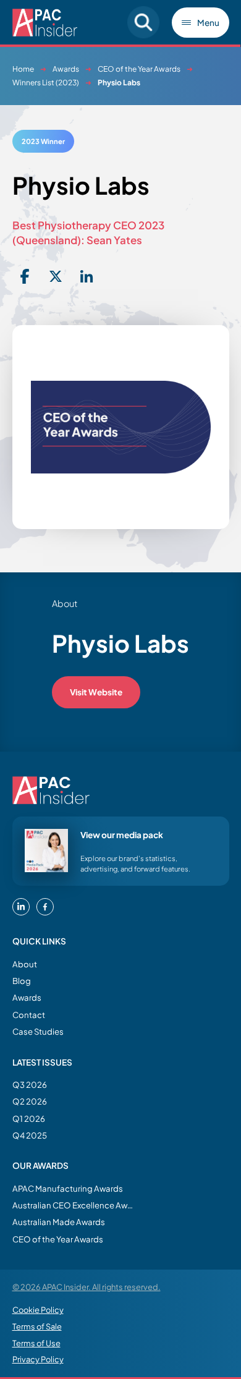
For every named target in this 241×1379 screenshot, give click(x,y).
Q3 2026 (29, 1084)
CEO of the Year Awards (139, 69)
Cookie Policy (38, 1310)
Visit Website (96, 692)
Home (23, 69)
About (24, 964)
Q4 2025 (29, 1135)
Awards (66, 69)
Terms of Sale (37, 1326)
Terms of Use (36, 1343)
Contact (28, 1014)
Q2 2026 (29, 1101)
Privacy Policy (38, 1359)
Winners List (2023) (45, 82)
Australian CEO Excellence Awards (74, 1205)
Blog (21, 980)
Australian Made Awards (58, 1221)
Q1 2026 (28, 1118)
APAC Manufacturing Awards (67, 1188)
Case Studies (38, 1031)
